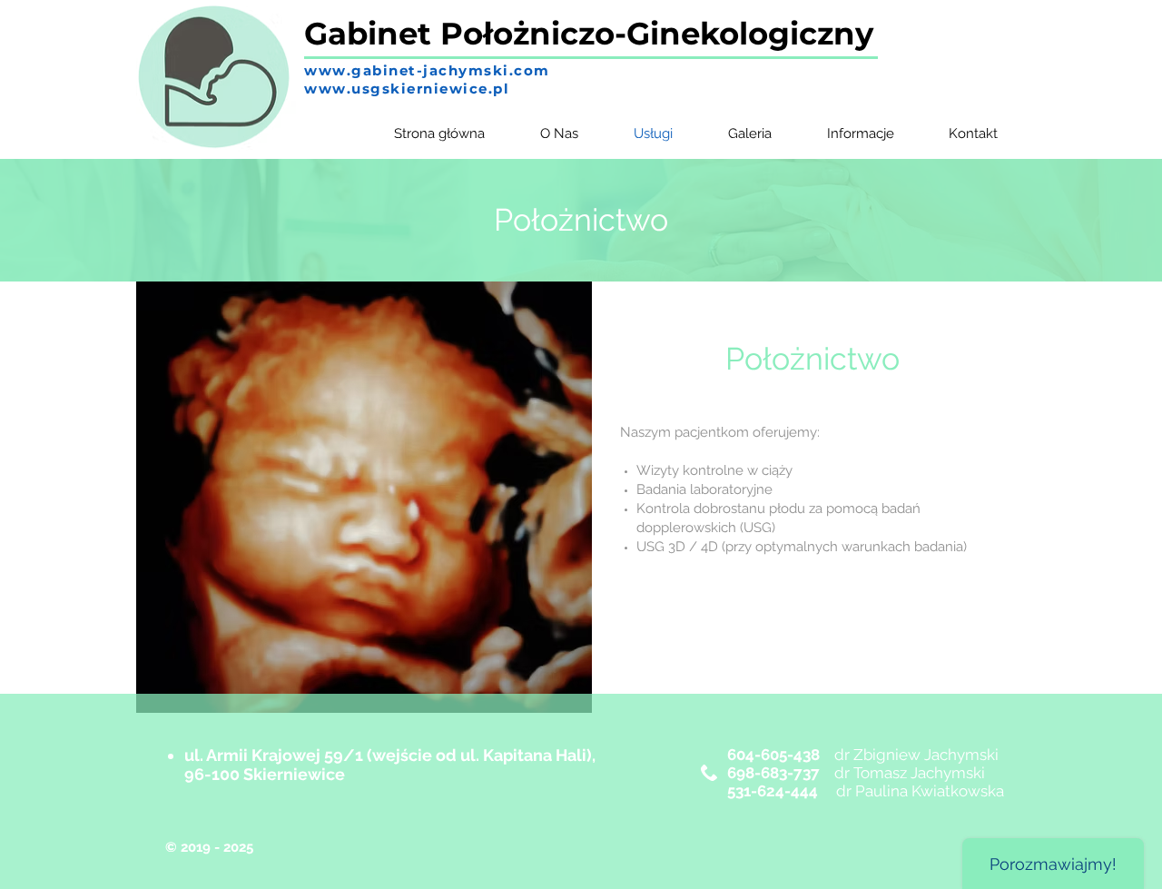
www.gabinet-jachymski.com (427, 70)
